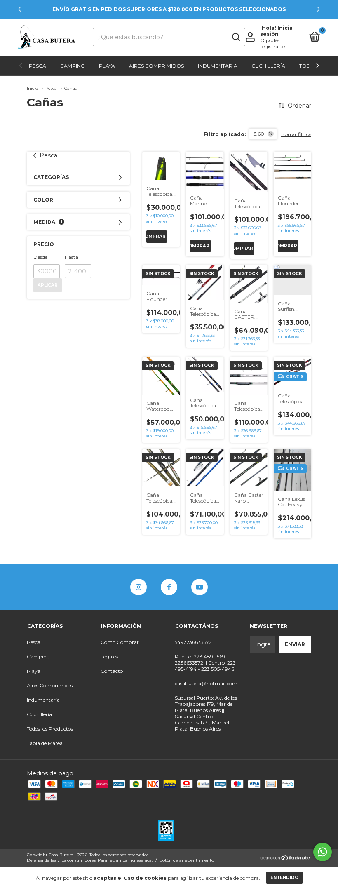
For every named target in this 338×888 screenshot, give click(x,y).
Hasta (71, 257)
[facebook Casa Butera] (169, 587)
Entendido (284, 877)
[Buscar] (235, 37)
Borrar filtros (296, 134)
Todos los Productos (50, 729)
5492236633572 (193, 642)
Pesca (37, 66)
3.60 (259, 134)
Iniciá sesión (276, 31)
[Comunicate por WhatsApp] (322, 852)
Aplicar (48, 285)
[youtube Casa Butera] (199, 587)
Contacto (112, 671)
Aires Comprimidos (156, 66)
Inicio (32, 88)
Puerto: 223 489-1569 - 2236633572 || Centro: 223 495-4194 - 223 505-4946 (205, 662)
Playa (107, 66)
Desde (40, 257)
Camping (72, 66)
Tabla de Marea (45, 743)
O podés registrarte (272, 43)
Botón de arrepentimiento (187, 860)
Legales (109, 656)
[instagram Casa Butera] (138, 587)
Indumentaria (217, 66)
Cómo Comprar (120, 642)
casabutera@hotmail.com (206, 683)
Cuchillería (268, 66)
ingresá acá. (140, 860)
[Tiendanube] (285, 858)
